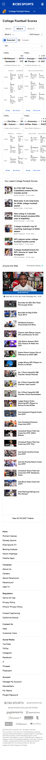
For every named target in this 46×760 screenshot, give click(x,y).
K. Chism (12, 96)
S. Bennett (34, 74)
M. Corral (12, 137)
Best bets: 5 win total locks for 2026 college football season (26, 203)
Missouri (11, 59)
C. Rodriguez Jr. (34, 147)
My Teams (7, 690)
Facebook (7, 657)
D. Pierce (41, 84)
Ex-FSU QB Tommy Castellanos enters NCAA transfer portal (26, 190)
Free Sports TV (9, 545)
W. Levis (34, 138)
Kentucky (32, 121)
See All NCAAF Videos (23, 518)
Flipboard (7, 670)
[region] (23, 283)
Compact (25, 40)
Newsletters (8, 686)
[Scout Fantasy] (21, 723)
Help (5, 628)
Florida (31, 61)
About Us (7, 569)
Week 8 (8, 29)
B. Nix (20, 136)
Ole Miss (11, 121)
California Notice (10, 617)
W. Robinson (34, 156)
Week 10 (30, 29)
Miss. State (32, 124)
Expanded (11, 40)
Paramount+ (8, 582)
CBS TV (6, 587)
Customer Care (10, 633)
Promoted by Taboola (34, 266)
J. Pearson (13, 158)
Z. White (33, 82)
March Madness (10, 554)
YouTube (7, 644)
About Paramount (11, 578)
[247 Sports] (14, 712)
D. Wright (21, 75)
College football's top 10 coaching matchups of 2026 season (27, 229)
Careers (6, 573)
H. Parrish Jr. (12, 147)
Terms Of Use (9, 598)
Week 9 (19, 29)
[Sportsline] (33, 712)
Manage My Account (12, 682)
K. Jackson (34, 93)
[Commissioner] (31, 717)
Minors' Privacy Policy (12, 607)
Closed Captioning (11, 613)
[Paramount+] (14, 717)
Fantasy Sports (9, 540)
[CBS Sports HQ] (34, 702)
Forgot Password (10, 695)
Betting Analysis (10, 549)
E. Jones (41, 74)
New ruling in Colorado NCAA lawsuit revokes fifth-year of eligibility (27, 216)
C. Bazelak (13, 74)
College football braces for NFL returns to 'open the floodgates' (26, 252)
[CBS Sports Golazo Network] (23, 707)
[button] (4, 4)
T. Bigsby (20, 145)
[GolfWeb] (35, 724)
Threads (6, 666)
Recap (8, 110)
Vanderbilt (10, 61)
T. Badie (12, 84)
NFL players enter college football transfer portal (26, 240)
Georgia (30, 59)
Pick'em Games (10, 536)
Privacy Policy (9, 602)
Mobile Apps (8, 558)
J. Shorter (42, 93)
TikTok (5, 648)
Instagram (7, 653)
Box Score (16, 110)
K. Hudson (21, 157)
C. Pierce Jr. (22, 98)
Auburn (12, 124)
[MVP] (9, 723)
